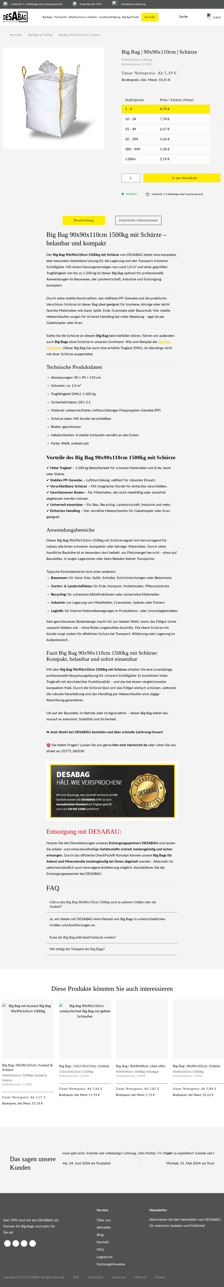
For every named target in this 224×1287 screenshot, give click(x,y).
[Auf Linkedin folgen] (24, 1243)
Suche (183, 16)
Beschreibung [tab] (83, 220)
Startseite (16, 35)
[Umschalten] (174, 904)
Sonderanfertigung (109, 17)
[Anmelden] (201, 16)
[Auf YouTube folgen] (32, 1243)
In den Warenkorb (184, 178)
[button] (214, 16)
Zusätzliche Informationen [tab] (138, 220)
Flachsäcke (60, 17)
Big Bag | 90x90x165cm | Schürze (196, 1066)
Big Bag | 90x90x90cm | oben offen (140, 1066)
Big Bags (47, 17)
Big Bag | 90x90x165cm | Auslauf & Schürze (27, 1067)
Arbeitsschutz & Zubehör (82, 17)
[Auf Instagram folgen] (15, 1243)
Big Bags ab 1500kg (40, 35)
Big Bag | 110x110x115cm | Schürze (84, 1066)
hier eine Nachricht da (129, 745)
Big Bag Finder (130, 17)
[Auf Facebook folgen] (7, 1243)
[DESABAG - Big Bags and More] (17, 17)
